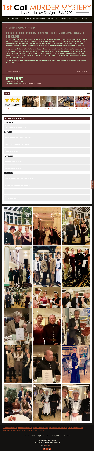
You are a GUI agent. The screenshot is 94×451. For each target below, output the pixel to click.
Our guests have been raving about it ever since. (66, 108)
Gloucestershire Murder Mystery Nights (58, 428)
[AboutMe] (92, 184)
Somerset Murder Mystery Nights (40, 428)
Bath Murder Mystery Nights (9, 430)
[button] (89, 93)
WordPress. (51, 445)
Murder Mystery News (21, 430)
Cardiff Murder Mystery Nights (10, 428)
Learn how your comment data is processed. (32, 83)
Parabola (46, 445)
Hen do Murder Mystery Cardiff (48, 108)
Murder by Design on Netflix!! (30, 108)
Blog (28, 430)
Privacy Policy (42, 430)
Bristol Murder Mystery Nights (25, 428)
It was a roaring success (12, 108)
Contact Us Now (34, 430)
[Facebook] (92, 182)
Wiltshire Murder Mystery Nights (75, 428)
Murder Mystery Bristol (82, 71)
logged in (13, 81)
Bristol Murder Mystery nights (13, 71)
